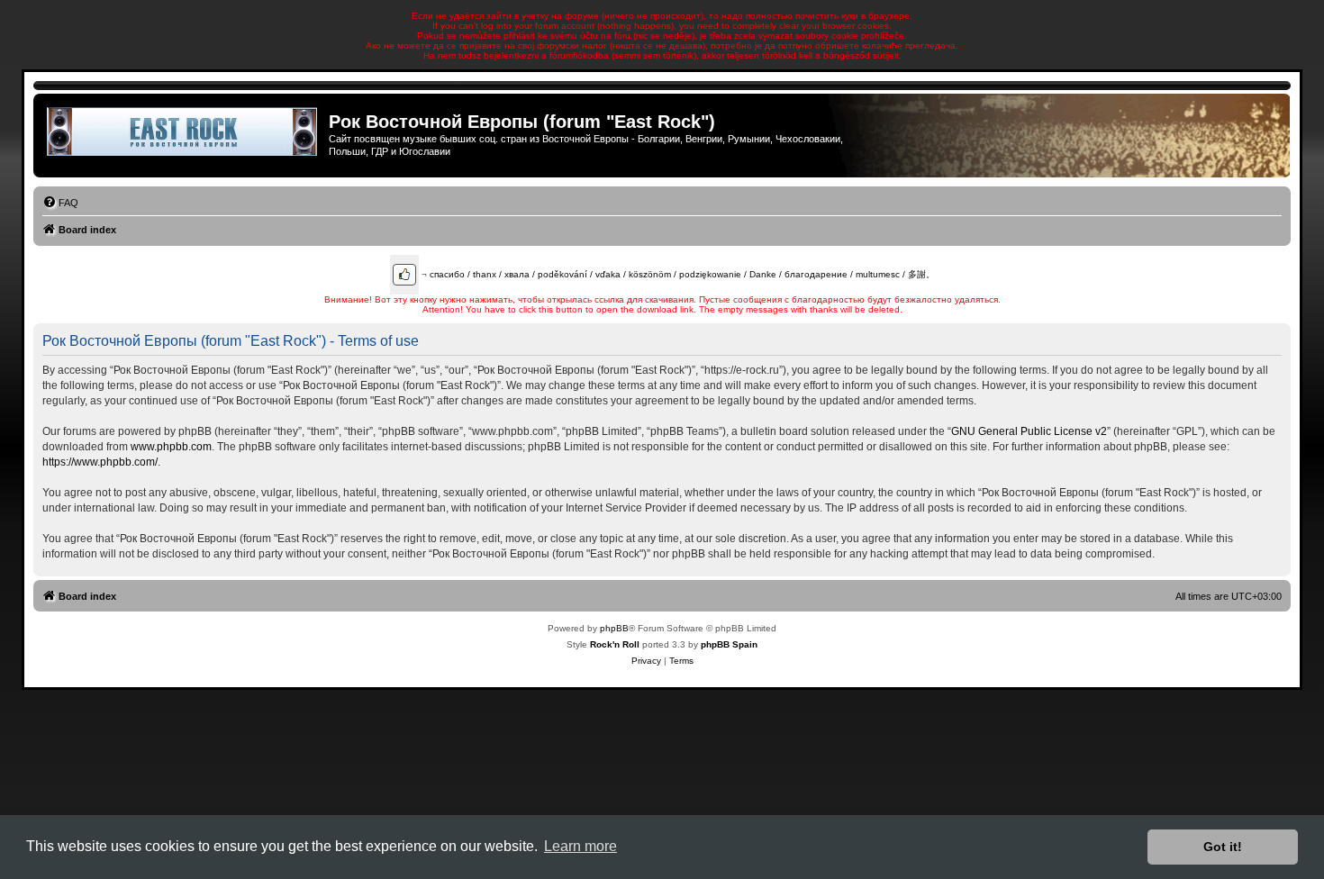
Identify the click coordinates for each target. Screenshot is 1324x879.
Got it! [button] (1222, 846)
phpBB (614, 628)
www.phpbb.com (171, 446)
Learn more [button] (580, 846)
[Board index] (183, 131)
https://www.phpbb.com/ (100, 462)
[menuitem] (60, 202)
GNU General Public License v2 (1029, 431)
